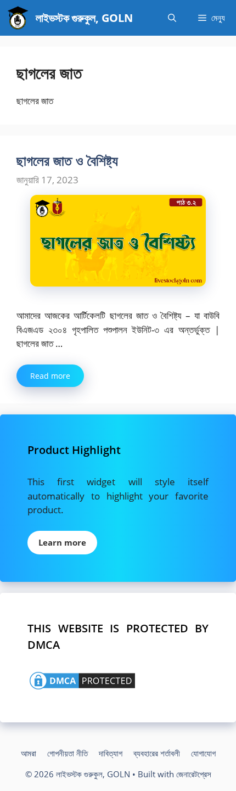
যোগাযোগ (203, 753)
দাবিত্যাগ (110, 753)
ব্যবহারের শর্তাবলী (156, 753)
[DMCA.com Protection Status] (82, 688)
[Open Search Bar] (172, 18)
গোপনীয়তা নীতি (67, 753)
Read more (50, 376)
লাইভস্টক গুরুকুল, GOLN (84, 17)
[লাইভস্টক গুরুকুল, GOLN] (17, 18)
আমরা (28, 753)
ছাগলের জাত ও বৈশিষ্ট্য (67, 160)
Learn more (62, 542)
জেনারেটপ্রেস (193, 773)
